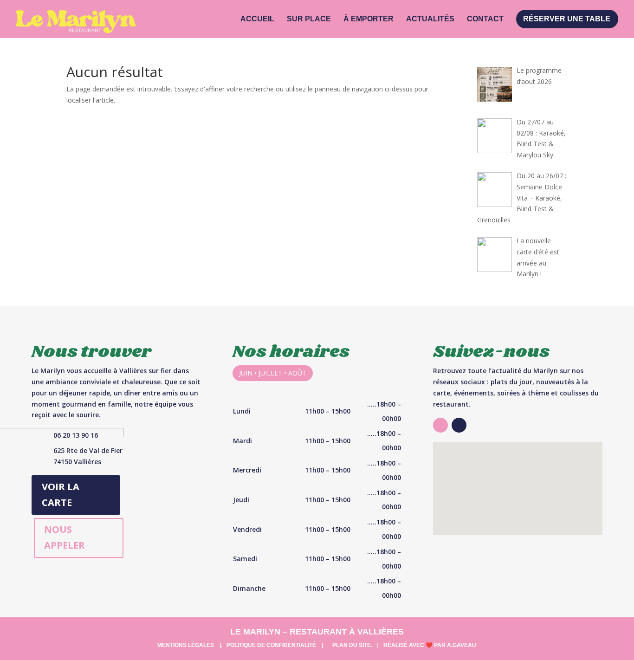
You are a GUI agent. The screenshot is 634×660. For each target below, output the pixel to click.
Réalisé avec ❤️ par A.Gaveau (429, 645)
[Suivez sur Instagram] (440, 425)
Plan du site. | (355, 645)
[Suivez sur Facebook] (459, 425)
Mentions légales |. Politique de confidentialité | (240, 645)
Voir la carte (60, 494)
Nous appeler (64, 537)
